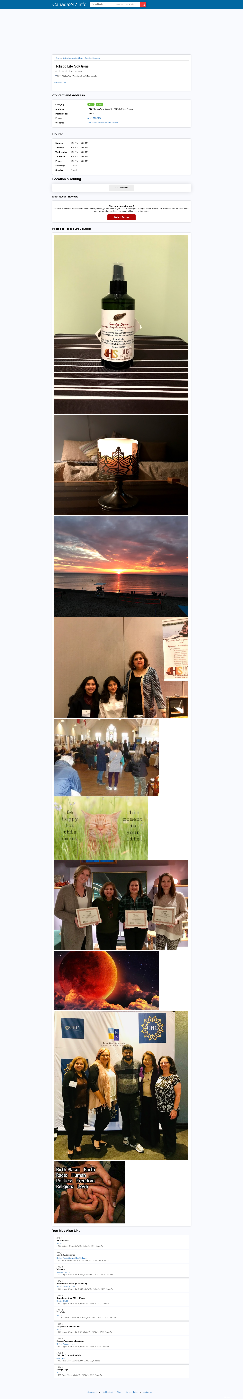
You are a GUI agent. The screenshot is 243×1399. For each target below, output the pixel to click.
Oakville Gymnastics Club (69, 1355)
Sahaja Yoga (62, 1369)
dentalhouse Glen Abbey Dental (71, 1298)
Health (91, 104)
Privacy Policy (132, 1392)
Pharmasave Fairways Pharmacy (72, 1283)
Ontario (58, 58)
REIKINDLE (63, 1240)
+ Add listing (107, 1392)
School (99, 104)
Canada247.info (69, 4)
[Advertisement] (121, 30)
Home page (92, 1392)
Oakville (88, 58)
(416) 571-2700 (60, 82)
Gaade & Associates (66, 1255)
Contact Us (147, 1392)
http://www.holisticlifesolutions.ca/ (102, 123)
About (119, 1392)
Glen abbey (96, 58)
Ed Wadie (61, 1312)
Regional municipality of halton (73, 58)
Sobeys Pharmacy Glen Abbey (70, 1341)
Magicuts (61, 1269)
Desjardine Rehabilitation (68, 1326)
